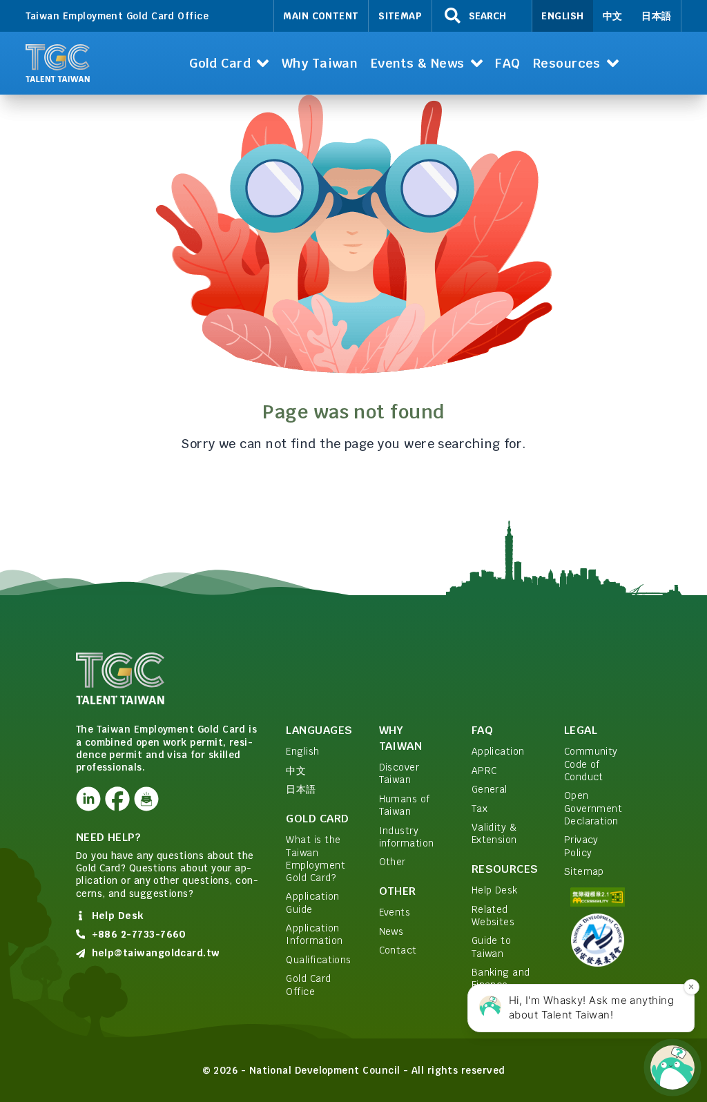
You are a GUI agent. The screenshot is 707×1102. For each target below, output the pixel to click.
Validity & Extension (494, 833)
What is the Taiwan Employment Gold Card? (315, 858)
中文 (613, 16)
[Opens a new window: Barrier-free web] (597, 897)
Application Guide (312, 902)
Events (395, 912)
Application (498, 751)
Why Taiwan (401, 738)
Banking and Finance (501, 978)
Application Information (314, 934)
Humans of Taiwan (404, 805)
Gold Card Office (308, 984)
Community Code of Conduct (591, 764)
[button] (229, 63)
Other (392, 862)
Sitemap (400, 16)
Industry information (406, 836)
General (489, 789)
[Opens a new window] (88, 799)
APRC (484, 770)
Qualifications (318, 960)
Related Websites (493, 915)
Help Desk (495, 890)
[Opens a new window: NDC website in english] (597, 940)
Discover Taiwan (399, 773)
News (391, 931)
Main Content (321, 16)
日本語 (656, 16)
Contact (398, 950)
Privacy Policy (581, 845)
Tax (479, 808)
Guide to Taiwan (492, 946)
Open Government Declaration (593, 808)
